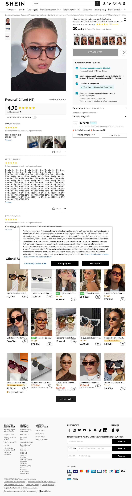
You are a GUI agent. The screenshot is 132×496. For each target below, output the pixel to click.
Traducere (9, 140)
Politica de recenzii (13, 112)
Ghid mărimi (24, 450)
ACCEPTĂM (71, 467)
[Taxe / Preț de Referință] (85, 29)
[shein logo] (15, 3)
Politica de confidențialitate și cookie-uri (41, 482)
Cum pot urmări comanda (25, 446)
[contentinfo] (99, 473)
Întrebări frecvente (42, 440)
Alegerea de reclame (30, 488)
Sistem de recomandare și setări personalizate (20, 491)
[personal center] (104, 3)
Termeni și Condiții (32, 485)
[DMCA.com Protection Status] (75, 479)
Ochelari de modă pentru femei (96, 15)
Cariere (6, 445)
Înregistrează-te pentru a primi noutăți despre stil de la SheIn (95, 437)
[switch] (34, 117)
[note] (15, 392)
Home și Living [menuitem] (100, 10)
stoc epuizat (95, 52)
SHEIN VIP (23, 453)
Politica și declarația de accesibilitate (24, 471)
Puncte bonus (40, 437)
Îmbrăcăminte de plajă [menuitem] (71, 10)
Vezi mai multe (66, 399)
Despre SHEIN (9, 434)
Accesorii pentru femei (38, 15)
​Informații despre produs (25, 466)
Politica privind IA (48, 485)
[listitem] (77, 41)
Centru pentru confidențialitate (14, 482)
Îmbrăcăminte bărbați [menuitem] (116, 10)
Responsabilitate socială (10, 438)
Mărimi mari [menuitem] (87, 10)
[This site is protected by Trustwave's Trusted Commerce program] (69, 479)
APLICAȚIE (115, 425)
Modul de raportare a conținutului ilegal (26, 457)
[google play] (118, 431)
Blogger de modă (10, 442)
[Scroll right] (124, 9)
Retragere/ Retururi (23, 438)
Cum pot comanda (26, 442)
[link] (109, 3)
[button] (119, 3)
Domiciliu (8, 15)
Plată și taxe (40, 434)
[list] (88, 430)
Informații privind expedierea (25, 430)
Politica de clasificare (23, 463)
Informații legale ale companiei (9, 430)
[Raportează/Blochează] (64, 151)
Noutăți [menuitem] (21, 10)
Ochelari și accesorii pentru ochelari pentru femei (65, 15)
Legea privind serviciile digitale (10, 449)
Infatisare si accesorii (21, 15)
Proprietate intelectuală (12, 488)
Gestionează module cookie (13, 485)
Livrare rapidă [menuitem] (32, 10)
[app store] (113, 431)
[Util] (53, 151)
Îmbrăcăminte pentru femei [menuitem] (50, 10)
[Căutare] (97, 3)
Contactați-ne (40, 430)
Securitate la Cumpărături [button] (89, 84)
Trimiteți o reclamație (7, 453)
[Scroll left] (121, 9)
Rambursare (24, 434)
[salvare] (123, 52)
